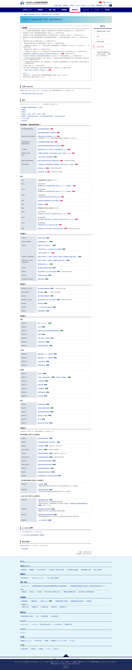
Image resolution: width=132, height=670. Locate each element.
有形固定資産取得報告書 (45, 408)
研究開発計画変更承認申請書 (46, 267)
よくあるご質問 (25, 118)
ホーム (22, 561)
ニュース (23, 620)
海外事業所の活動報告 (72, 569)
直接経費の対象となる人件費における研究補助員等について (54, 149)
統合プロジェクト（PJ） (38, 577)
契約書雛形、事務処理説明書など (30, 107)
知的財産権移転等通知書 (45, 468)
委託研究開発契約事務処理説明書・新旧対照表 (50, 145)
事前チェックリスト (44, 323)
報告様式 (24, 111)
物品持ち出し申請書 (44, 415)
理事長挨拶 (24, 569)
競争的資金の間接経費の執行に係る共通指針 (50, 200)
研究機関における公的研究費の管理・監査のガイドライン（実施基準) (56, 191)
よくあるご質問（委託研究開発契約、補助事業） (33, 535)
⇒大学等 (33, 114)
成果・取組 (23, 582)
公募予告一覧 (25, 606)
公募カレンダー (46, 601)
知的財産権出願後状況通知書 (46, 460)
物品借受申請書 (43, 365)
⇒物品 (43, 114)
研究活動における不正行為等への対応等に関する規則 (52, 228)
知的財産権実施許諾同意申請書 (47, 514)
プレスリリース (25, 586)
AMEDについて (25, 566)
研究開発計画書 (43, 238)
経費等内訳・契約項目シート (46, 245)
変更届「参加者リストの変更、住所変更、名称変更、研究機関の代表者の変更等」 (59, 256)
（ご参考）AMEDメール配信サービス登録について (37, 70)
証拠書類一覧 (42, 204)
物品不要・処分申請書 (45, 423)
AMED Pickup (38, 640)
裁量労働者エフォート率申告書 (47, 354)
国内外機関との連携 (86, 569)
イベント (23, 628)
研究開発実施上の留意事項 (77, 601)
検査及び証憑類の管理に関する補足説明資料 (50, 160)
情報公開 (24, 591)
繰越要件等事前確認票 (45, 345)
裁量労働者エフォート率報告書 (47, 357)
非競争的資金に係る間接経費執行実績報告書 (50, 330)
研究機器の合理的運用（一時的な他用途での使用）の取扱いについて (56, 153)
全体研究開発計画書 (44, 275)
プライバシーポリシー (67, 663)
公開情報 (71, 5)
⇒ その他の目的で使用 (59, 116)
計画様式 (24, 109)
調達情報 (56, 5)
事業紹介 (23, 574)
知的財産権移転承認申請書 (46, 472)
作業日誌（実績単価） (63, 377)
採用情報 (65, 5)
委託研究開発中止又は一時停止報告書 (48, 299)
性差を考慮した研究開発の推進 (86, 591)
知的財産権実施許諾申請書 (46, 509)
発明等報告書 (43, 445)
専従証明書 (42, 396)
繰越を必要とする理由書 (45, 338)
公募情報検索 (24, 601)
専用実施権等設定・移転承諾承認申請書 (49, 475)
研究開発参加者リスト (45, 241)
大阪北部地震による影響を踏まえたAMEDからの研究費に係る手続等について (43, 53)
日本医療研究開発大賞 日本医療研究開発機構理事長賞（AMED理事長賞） (49, 586)
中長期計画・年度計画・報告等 (56, 569)
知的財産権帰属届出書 (45, 489)
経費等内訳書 (43, 279)
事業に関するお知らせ (46, 624)
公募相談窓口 (34, 601)
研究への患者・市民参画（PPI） (52, 591)
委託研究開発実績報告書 (45, 288)
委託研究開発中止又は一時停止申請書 (48, 271)
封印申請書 (42, 484)
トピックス (34, 624)
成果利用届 (42, 303)
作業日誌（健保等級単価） (46, 377)
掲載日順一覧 (63, 606)
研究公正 (32, 591)
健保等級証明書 (43, 392)
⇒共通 (28, 114)
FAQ (37, 616)
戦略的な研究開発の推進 (69, 591)
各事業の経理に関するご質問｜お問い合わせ (32, 93)
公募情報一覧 (35, 606)
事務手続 (26, 14)
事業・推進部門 (98, 569)
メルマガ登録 (91, 5)
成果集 (46, 640)
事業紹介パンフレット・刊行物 (58, 640)
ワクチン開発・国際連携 (53, 577)
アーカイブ (72, 640)
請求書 (41, 334)
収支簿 (41, 326)
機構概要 (32, 569)
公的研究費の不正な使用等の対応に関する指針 (50, 196)
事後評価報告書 (43, 310)
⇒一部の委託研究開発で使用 (46, 116)
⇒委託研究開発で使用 (32, 116)
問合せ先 (84, 5)
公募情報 (23, 597)
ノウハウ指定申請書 (44, 520)
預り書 (41, 419)
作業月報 (42, 373)
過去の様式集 (31, 14)
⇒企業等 (39, 114)
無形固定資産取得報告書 (45, 411)
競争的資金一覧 (43, 168)
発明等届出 (42, 449)
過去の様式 (24, 120)
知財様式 (24, 116)
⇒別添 (40, 107)
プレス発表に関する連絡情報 (46, 307)
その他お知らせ (58, 624)
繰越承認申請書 (43, 341)
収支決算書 (42, 292)
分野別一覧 (54, 606)
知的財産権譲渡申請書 (45, 438)
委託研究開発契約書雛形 (45, 128)
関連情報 (89, 601)
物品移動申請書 (43, 404)
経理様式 (24, 114)
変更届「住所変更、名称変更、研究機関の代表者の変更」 (53, 260)
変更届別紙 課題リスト (45, 264)
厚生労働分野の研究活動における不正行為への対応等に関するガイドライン (57, 219)
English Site (109, 2)
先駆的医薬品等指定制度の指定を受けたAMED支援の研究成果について (88, 586)
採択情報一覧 (45, 606)
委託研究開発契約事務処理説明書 (47, 142)
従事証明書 (42, 384)
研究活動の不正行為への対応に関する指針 (49, 224)
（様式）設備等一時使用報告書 (47, 156)
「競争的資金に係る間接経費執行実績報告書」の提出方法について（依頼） (57, 164)
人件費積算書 (43, 388)
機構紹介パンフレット (26, 640)
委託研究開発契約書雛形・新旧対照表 (48, 132)
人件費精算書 (43, 381)
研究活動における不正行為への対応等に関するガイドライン (54, 213)
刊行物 (22, 637)
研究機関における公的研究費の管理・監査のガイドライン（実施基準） (56, 185)
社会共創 (39, 591)
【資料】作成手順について (46, 252)
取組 (22, 589)
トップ (21, 14)
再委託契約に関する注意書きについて (48, 136)
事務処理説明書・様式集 (62, 601)
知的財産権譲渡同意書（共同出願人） (48, 442)
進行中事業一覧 (25, 577)
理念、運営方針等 (41, 569)
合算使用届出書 (43, 361)
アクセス (78, 5)
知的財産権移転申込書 (45, 499)
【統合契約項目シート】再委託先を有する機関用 (51, 249)
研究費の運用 (45, 616)
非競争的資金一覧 (43, 171)
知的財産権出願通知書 (45, 453)
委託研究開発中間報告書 (45, 296)
